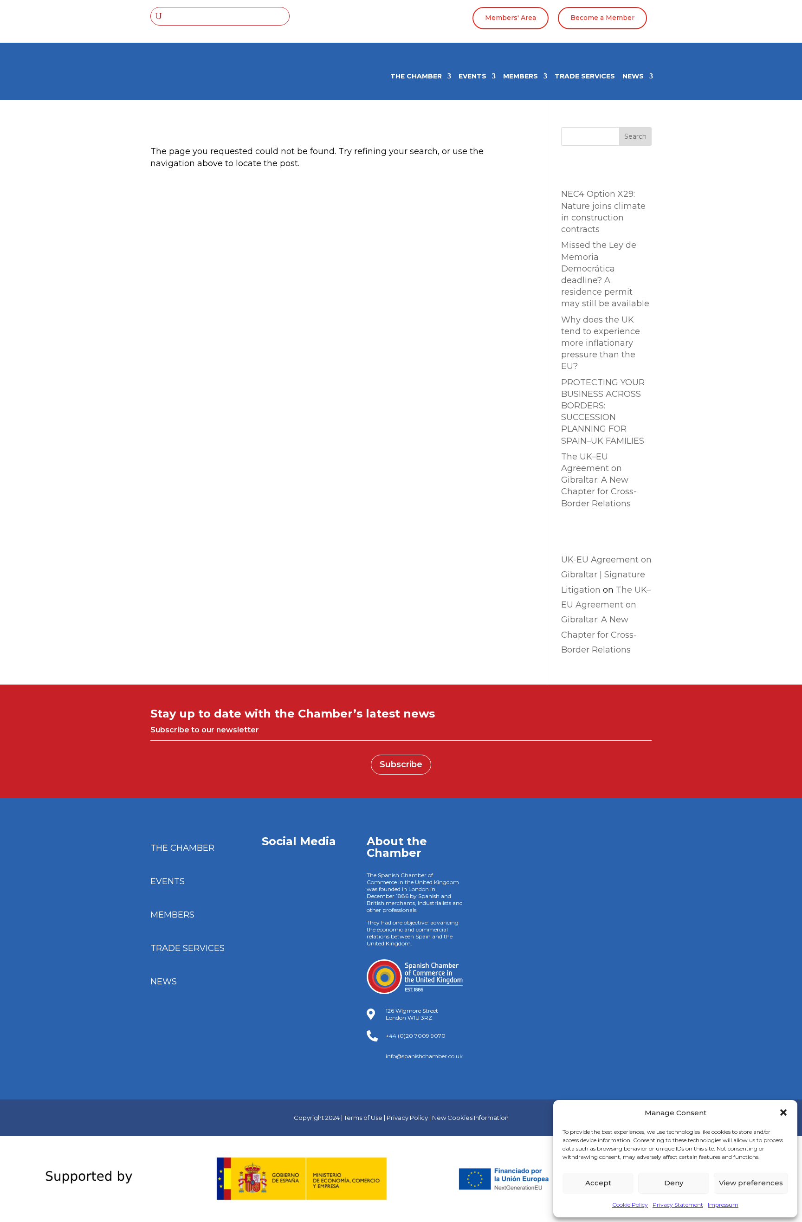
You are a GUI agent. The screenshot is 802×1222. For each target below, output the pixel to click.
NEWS (633, 76)
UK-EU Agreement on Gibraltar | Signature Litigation (606, 575)
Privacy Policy (407, 1117)
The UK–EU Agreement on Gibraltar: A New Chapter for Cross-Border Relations (599, 480)
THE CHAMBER (416, 76)
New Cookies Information (470, 1117)
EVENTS (472, 76)
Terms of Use (363, 1117)
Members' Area (510, 17)
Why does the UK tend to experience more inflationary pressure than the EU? (600, 343)
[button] (783, 1112)
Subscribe (401, 764)
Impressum (723, 1204)
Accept (598, 1182)
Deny (673, 1182)
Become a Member (602, 17)
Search (635, 136)
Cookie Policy (630, 1204)
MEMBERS (520, 76)
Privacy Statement (678, 1204)
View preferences (751, 1182)
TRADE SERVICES (585, 76)
